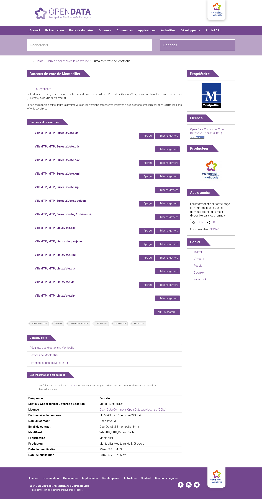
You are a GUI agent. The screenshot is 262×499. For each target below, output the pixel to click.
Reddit (197, 265)
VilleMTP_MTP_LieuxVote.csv (55, 228)
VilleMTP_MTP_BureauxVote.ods (57, 146)
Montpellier (139, 323)
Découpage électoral (79, 323)
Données (105, 30)
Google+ (198, 272)
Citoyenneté (43, 89)
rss (189, 485)
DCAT (72, 385)
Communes (125, 30)
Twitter (197, 252)
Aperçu (147, 135)
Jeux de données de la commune (68, 61)
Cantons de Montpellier (44, 355)
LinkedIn (198, 258)
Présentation (54, 30)
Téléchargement (168, 135)
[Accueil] (62, 13)
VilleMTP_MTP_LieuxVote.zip (55, 295)
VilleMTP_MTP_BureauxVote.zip (57, 187)
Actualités (168, 30)
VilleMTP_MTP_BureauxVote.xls (56, 133)
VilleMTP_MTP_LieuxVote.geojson (58, 241)
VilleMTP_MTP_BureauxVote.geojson (60, 200)
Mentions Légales (166, 478)
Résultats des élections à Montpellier (52, 347)
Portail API (213, 30)
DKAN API (214, 229)
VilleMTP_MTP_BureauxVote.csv (57, 160)
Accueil (34, 30)
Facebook (200, 279)
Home (39, 61)
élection (58, 323)
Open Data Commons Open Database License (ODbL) (132, 409)
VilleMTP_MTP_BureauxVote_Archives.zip (63, 214)
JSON (200, 222)
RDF (214, 222)
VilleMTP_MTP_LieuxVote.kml (55, 255)
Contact (146, 478)
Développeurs (190, 30)
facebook (181, 485)
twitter (197, 485)
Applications (147, 30)
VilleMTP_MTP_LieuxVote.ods (55, 268)
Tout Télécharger (166, 311)
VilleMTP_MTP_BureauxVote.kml (57, 173)
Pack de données (81, 30)
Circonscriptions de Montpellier (49, 363)
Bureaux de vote (39, 323)
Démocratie (101, 323)
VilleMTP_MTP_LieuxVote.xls (55, 282)
